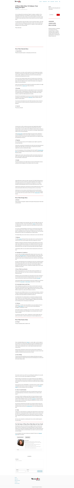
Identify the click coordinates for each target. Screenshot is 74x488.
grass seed (38, 278)
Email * (28, 469)
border (34, 223)
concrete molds (19, 133)
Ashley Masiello (17, 8)
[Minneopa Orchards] (23, 1)
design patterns (20, 306)
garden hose (30, 97)
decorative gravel (22, 255)
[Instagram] (17, 449)
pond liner (34, 398)
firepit (28, 342)
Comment (16, 459)
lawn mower (22, 281)
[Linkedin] (18, 449)
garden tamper (37, 192)
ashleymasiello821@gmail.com (33, 447)
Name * (17, 469)
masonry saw (25, 85)
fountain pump (29, 406)
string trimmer (28, 281)
